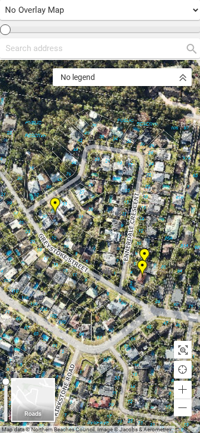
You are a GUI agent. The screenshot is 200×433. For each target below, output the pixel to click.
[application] (100, 246)
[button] (183, 390)
